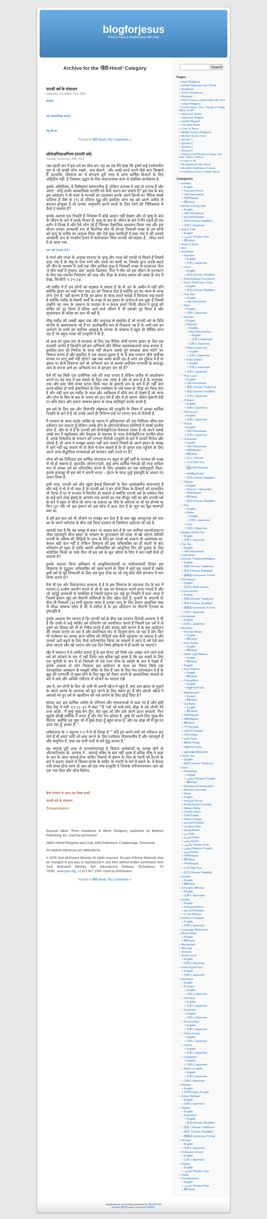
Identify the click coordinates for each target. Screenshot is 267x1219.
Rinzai (190, 512)
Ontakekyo (190, 1056)
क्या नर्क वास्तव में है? (58, 250)
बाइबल (50, 101)
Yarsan (185, 1163)
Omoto (188, 1045)
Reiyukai (192, 324)
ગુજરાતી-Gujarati (193, 730)
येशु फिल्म (51, 131)
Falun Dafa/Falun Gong (198, 282)
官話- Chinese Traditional (199, 1127)
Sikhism (186, 1084)
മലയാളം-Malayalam (196, 751)
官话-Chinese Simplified (198, 220)
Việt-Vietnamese (194, 194)
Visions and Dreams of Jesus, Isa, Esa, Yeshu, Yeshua (200, 155)
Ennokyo (189, 986)
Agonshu (189, 255)
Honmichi (189, 998)
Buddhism (187, 89)
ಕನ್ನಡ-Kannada (195, 687)
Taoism (185, 1107)
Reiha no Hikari (193, 1068)
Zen (186, 505)
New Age (186, 948)
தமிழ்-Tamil (190, 738)
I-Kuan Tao (188, 755)
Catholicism (188, 555)
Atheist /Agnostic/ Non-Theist (198, 85)
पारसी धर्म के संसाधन (62, 89)
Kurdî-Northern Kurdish (198, 804)
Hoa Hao (189, 294)
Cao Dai (186, 544)
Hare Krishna (192, 669)
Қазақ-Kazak (191, 830)
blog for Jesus (189, 244)
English (188, 187)
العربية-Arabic (192, 837)
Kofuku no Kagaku (192, 917)
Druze (187, 793)
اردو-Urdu (189, 833)
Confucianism (189, 591)
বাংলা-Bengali (191, 726)
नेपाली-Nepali (191, 198)
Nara (187, 305)
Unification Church (192, 1152)
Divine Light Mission (196, 654)
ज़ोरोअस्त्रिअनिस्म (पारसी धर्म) (69, 154)
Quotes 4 (187, 150)
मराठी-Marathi (194, 449)
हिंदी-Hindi (99, 139)
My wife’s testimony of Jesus (198, 167)
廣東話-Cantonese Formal (199, 575)
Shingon (189, 400)
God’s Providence (192, 92)
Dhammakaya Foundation (199, 278)
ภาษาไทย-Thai (195, 462)
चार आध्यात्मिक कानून (58, 116)
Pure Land (190, 375)
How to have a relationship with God (203, 100)
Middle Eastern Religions (196, 132)
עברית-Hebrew (192, 914)
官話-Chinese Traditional (201, 387)
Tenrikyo (186, 1140)
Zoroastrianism (57, 808)
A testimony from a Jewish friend (200, 171)
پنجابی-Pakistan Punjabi (198, 848)
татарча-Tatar (192, 826)
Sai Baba (189, 703)
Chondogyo (188, 579)
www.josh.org (66, 871)
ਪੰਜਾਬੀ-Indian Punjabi (196, 1092)
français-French (193, 800)
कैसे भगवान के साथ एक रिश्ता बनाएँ (68, 793)
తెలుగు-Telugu (192, 742)
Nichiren (189, 316)
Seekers (186, 951)
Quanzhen (190, 1115)
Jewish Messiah (190, 121)
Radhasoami (191, 692)
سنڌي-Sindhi (191, 841)
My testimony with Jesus (195, 164)
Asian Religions (190, 81)
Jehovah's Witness (192, 887)
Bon (183, 247)
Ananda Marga (193, 631)
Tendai (188, 423)
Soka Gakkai (194, 359)
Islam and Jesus (191, 113)
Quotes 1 (187, 139)
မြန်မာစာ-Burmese (197, 467)
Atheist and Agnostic (193, 205)
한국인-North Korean (196, 586)
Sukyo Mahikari (190, 1096)
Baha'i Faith (188, 229)
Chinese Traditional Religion (198, 558)
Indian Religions (191, 103)
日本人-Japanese (194, 225)
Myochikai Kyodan (200, 331)
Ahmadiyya (190, 771)
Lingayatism (191, 680)
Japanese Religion (192, 117)
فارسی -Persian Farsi (196, 236)
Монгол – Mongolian (199, 489)
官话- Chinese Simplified (198, 1131)
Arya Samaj (191, 642)
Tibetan (188, 481)
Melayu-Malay (192, 808)
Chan (187, 267)
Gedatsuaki (188, 616)
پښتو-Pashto (191, 851)
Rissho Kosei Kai (197, 347)
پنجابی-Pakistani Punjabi (201, 778)
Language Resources (194, 929)
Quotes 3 (187, 146)
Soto (189, 524)
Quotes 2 (187, 143)
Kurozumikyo (191, 1021)
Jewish (185, 899)
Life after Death (190, 124)
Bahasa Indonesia (195, 789)
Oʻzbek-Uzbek (192, 811)
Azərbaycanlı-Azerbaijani (199, 786)
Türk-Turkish (191, 815)
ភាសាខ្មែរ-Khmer (195, 473)
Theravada (190, 439)
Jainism (185, 876)
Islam (184, 767)
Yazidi (185, 1174)
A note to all (188, 160)
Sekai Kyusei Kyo (192, 967)
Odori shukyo (192, 1033)
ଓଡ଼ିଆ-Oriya (190, 734)
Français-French (193, 190)
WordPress (154, 1204)
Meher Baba (188, 933)
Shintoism (187, 979)
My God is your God (193, 135)
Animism (186, 183)
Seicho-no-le (189, 955)
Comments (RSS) (144, 1207)
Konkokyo (190, 1009)
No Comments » (119, 139)
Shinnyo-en (191, 411)
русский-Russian (194, 216)
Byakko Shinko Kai (192, 532)
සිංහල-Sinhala (195, 457)
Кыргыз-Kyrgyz (193, 819)
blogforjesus (134, 29)
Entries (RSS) (120, 1207)
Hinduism (186, 96)
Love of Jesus (189, 128)
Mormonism (188, 944)
